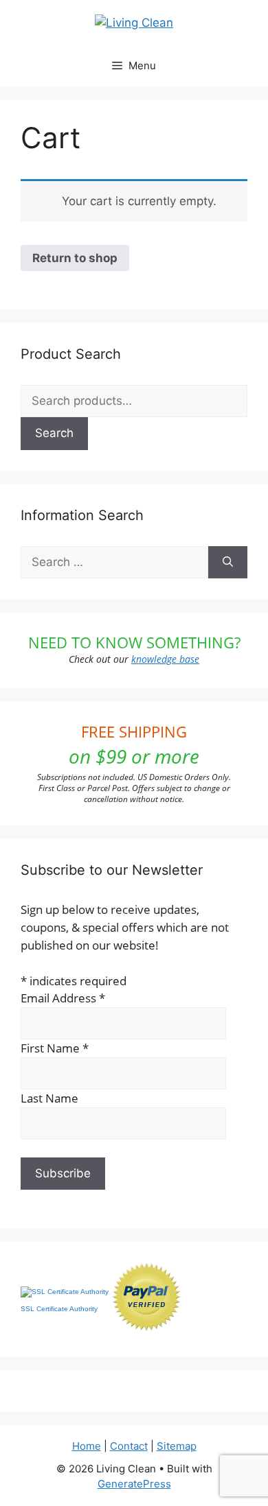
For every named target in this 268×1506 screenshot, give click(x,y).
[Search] (227, 562)
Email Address (63, 998)
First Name (55, 1048)
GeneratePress (134, 1483)
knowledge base (165, 659)
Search (54, 433)
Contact (129, 1445)
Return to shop (75, 258)
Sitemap (177, 1445)
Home (86, 1445)
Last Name (49, 1098)
